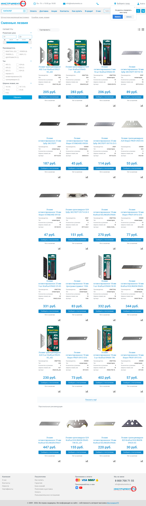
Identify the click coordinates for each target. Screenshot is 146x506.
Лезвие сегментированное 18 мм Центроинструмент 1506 (77, 283)
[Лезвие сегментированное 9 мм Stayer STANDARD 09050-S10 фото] (77, 124)
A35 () (8, 67)
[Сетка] (143, 30)
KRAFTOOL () (11, 51)
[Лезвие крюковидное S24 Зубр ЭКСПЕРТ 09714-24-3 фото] (77, 195)
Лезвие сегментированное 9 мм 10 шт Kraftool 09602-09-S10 (105, 71)
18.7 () (22, 87)
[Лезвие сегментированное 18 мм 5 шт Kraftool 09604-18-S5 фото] (104, 267)
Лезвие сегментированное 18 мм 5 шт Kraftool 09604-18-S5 (104, 283)
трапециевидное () (12, 79)
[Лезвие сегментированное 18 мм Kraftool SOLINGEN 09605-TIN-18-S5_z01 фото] (132, 267)
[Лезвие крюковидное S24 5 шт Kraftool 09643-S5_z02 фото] (77, 52)
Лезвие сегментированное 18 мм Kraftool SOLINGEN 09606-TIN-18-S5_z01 (104, 441)
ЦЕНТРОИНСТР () (12, 57)
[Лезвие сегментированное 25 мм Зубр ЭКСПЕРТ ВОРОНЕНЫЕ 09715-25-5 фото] (49, 124)
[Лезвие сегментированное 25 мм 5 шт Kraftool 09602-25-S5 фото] (49, 267)
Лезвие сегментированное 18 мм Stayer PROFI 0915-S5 (132, 355)
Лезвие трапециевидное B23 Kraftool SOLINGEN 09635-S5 (132, 440)
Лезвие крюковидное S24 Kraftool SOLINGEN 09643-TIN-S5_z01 (77, 440)
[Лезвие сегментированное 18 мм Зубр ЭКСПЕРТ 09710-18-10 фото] (132, 52)
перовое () (10, 73)
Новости (5, 486)
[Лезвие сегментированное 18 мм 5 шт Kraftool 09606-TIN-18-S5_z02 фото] (104, 338)
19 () (8, 90)
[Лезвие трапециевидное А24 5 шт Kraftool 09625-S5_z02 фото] (49, 338)
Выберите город (123, 3)
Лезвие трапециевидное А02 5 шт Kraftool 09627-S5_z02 (50, 69)
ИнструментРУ (113, 503)
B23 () (21, 67)
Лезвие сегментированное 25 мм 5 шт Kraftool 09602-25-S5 (49, 283)
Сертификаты (7, 489)
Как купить (39, 480)
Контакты (6, 483)
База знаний (40, 486)
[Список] (139, 30)
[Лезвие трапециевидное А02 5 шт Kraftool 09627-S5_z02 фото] (49, 52)
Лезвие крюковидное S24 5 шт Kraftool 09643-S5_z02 (77, 69)
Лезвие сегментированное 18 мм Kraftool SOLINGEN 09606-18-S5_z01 (104, 213)
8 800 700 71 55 (124, 480)
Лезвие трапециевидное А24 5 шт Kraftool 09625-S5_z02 (50, 355)
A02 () (8, 64)
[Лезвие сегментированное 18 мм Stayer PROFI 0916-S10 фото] (132, 195)
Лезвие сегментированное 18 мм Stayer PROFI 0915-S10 (77, 355)
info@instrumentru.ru (74, 3)
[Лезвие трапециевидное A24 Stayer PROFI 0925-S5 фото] (132, 124)
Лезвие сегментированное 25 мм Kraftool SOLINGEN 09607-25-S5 (49, 441)
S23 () (8, 70)
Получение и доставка (44, 489)
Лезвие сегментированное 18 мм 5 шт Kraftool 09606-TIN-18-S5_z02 (104, 356)
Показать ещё (91, 400)
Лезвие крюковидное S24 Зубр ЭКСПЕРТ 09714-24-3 (77, 210)
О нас (4, 480)
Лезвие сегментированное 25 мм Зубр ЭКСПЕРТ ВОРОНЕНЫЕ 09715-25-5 (49, 142)
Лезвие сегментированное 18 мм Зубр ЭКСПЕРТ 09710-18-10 (132, 71)
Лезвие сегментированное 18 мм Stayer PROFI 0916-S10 (132, 212)
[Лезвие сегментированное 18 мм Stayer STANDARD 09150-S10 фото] (49, 195)
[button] (143, 11)
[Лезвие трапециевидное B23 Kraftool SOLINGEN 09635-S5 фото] (132, 423)
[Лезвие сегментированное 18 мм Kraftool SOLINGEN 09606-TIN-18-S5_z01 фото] (104, 423)
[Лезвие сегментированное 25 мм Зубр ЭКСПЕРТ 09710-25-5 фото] (104, 124)
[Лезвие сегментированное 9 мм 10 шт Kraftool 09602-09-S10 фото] (104, 52)
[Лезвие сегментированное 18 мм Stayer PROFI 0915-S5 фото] (132, 338)
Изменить (118, 16)
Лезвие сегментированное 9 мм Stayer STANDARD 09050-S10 (77, 142)
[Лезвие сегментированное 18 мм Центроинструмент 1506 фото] (77, 267)
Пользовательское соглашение (47, 495)
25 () (21, 90)
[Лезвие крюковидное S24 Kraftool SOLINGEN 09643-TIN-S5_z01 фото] (77, 423)
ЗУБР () (22, 54)
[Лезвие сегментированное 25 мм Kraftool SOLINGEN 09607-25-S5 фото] (49, 423)
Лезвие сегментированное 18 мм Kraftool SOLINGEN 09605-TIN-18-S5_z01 (132, 285)
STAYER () (23, 51)
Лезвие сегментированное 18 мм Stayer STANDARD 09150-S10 (49, 213)
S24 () (21, 70)
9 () (7, 93)
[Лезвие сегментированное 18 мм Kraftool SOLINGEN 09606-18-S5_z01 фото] (104, 195)
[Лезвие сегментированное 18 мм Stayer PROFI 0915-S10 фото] (77, 338)
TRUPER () (9, 54)
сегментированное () (14, 76)
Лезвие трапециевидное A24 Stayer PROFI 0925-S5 (132, 139)
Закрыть (129, 16)
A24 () (21, 64)
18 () (8, 87)
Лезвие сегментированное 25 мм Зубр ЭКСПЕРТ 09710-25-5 (104, 140)
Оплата (38, 492)
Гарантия (38, 483)
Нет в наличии (50, 100)
